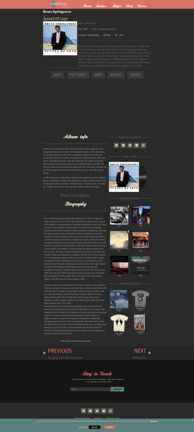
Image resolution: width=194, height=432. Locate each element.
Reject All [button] (95, 427)
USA (121, 35)
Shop (129, 6)
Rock (80, 23)
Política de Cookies (112, 418)
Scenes (101, 6)
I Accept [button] (109, 427)
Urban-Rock (90, 23)
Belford (106, 35)
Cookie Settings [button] (83, 427)
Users (141, 6)
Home (87, 6)
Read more (153, 421)
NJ (116, 35)
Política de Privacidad (82, 418)
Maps (116, 6)
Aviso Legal (98, 418)
